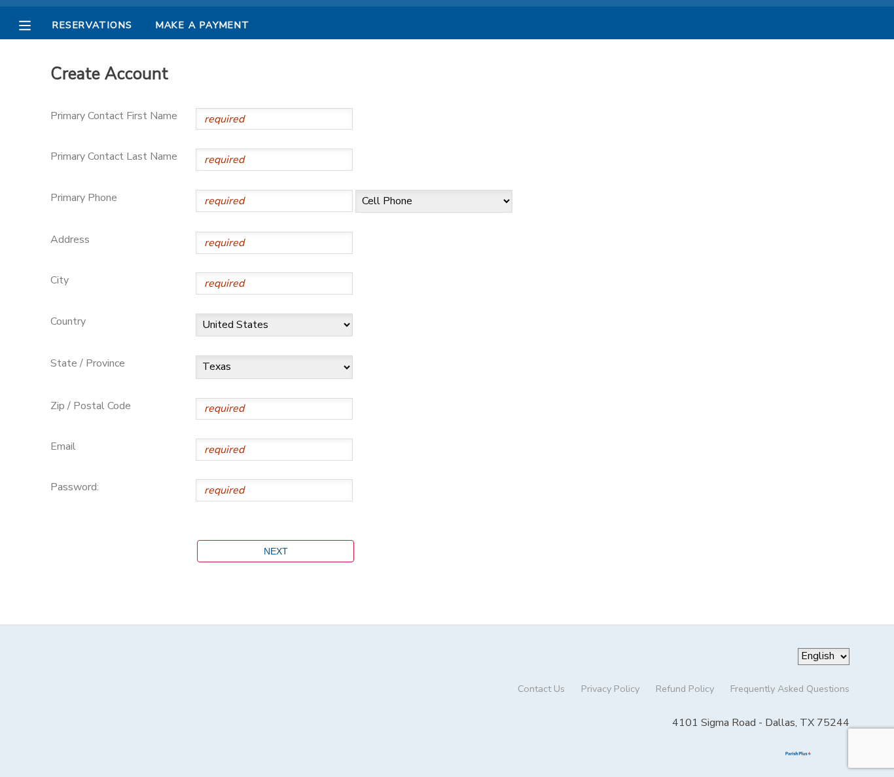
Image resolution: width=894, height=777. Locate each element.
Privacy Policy (610, 688)
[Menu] (35, 24)
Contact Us (541, 688)
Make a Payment (203, 24)
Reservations (92, 24)
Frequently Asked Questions (789, 688)
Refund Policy (685, 688)
